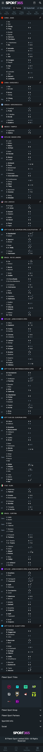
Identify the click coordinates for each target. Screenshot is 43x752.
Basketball (30, 8)
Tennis (18, 8)
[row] (21, 18)
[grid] (21, 344)
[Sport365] (15, 3)
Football (7, 8)
